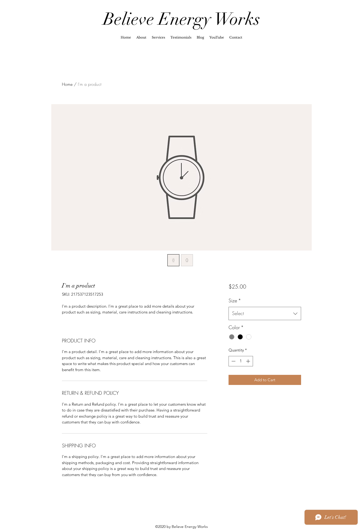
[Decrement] (233, 361)
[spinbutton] (240, 361)
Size (235, 300)
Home (67, 84)
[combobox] (265, 313)
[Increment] (248, 361)
